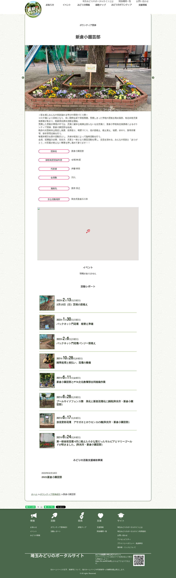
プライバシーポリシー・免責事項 (130, 543)
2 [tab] (90, 109)
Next (153, 77)
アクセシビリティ (124, 539)
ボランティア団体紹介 (59, 527)
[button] (88, 231)
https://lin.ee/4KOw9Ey (104, 561)
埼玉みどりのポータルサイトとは (130, 527)
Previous (23, 77)
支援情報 (143, 5)
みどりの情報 (83, 5)
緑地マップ (100, 5)
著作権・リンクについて (126, 547)
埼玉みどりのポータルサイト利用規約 (131, 531)
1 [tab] (86, 109)
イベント (67, 5)
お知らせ (50, 5)
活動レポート (56, 531)
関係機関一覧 (102, 531)
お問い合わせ (122, 535)
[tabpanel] (88, 92)
